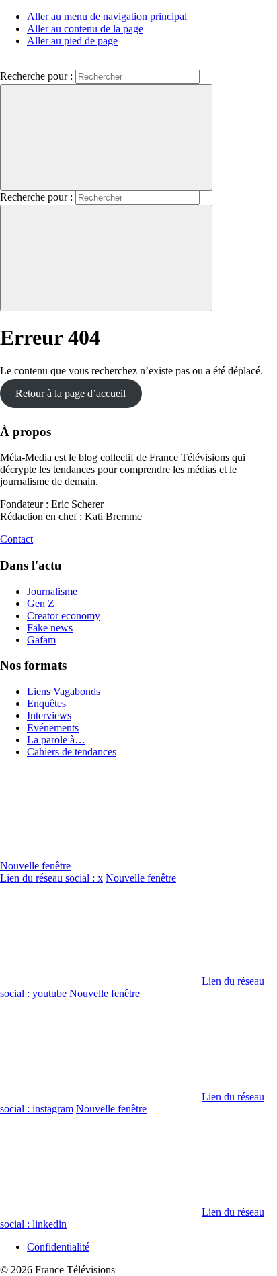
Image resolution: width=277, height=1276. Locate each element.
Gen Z (40, 603)
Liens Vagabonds (63, 691)
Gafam (41, 639)
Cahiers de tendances (71, 751)
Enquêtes (46, 703)
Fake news (50, 627)
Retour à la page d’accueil (70, 393)
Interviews (49, 715)
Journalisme (52, 591)
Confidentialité (58, 1247)
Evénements (53, 727)
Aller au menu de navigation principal (107, 16)
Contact (16, 539)
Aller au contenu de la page (85, 28)
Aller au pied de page (72, 40)
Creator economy (63, 615)
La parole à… (56, 739)
